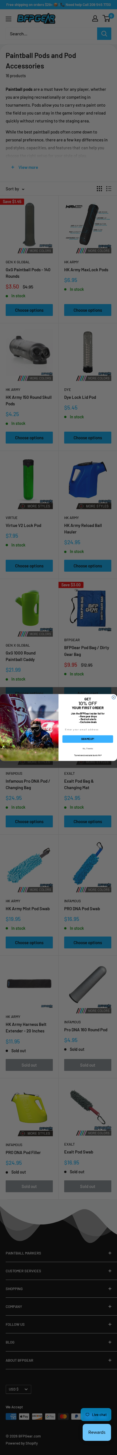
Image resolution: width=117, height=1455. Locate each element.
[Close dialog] (114, 697)
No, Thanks (88, 748)
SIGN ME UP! (87, 738)
